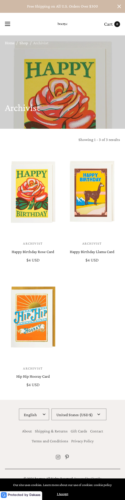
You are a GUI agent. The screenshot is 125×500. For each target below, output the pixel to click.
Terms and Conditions (50, 441)
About (27, 431)
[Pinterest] (67, 457)
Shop (23, 42)
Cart (108, 24)
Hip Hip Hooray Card (33, 376)
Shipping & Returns (51, 431)
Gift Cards (79, 431)
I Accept (62, 494)
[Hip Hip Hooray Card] (33, 317)
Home (10, 42)
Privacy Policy (82, 441)
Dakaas (34, 495)
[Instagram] (58, 457)
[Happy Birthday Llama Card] (92, 192)
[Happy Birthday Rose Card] (33, 192)
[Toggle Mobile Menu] (11, 24)
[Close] (119, 6)
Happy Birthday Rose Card (33, 251)
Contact (96, 431)
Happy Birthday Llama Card (92, 251)
